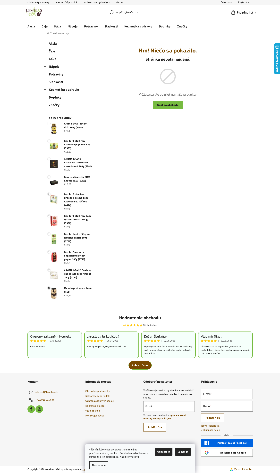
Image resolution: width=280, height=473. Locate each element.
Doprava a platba (94, 406)
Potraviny (56, 74)
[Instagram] (39, 409)
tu (137, 457)
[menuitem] (31, 26)
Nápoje (54, 66)
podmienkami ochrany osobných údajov (164, 417)
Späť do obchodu (167, 104)
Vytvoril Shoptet (243, 469)
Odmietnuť (163, 452)
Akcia (53, 43)
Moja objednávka (94, 415)
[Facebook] (31, 409)
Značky (54, 105)
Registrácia (243, 2)
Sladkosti (56, 82)
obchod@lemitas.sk (46, 392)
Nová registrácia (210, 426)
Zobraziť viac (140, 365)
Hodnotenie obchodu (140, 317)
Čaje (52, 51)
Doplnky (55, 97)
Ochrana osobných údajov (97, 2)
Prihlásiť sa (155, 427)
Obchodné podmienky (38, 2)
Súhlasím (183, 452)
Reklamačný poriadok (66, 2)
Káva (52, 59)
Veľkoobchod (92, 411)
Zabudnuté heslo (210, 430)
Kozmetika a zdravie (64, 89)
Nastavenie (99, 465)
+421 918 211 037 (44, 400)
